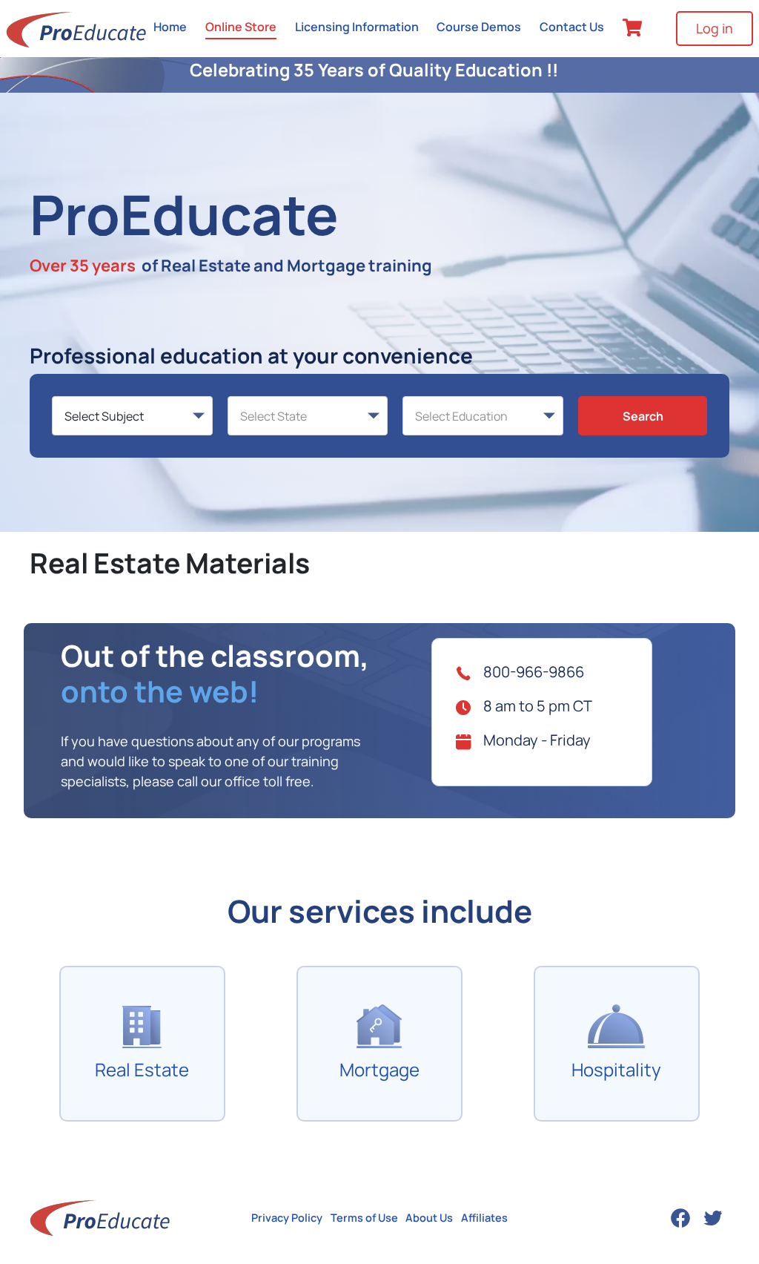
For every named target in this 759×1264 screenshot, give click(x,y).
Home (170, 27)
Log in (714, 28)
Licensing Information (357, 27)
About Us (429, 1218)
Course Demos (479, 27)
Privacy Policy (286, 1218)
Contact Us (572, 27)
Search (643, 416)
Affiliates (484, 1218)
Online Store (240, 27)
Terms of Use (364, 1218)
